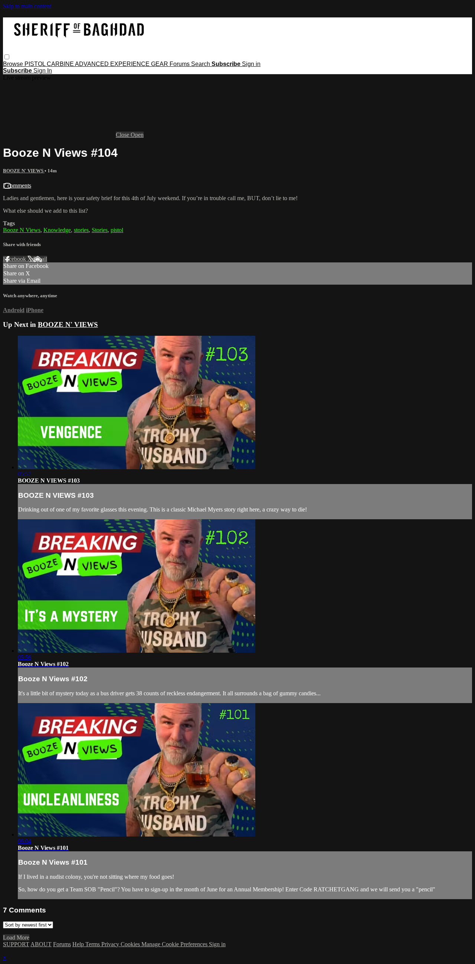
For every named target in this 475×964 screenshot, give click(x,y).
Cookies (131, 944)
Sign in (251, 64)
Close (123, 135)
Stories (100, 230)
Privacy (111, 944)
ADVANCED (92, 64)
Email (40, 259)
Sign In (42, 70)
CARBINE (61, 64)
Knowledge (57, 230)
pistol (117, 230)
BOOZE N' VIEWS (24, 170)
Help (78, 944)
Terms (93, 944)
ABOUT (41, 944)
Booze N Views (21, 230)
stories (81, 230)
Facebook (15, 259)
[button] (6, 56)
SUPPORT (16, 944)
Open (137, 135)
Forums (180, 64)
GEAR (160, 64)
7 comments (17, 185)
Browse (13, 64)
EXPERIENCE (130, 64)
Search (201, 64)
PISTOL (35, 64)
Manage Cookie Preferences (175, 944)
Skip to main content (27, 6)
